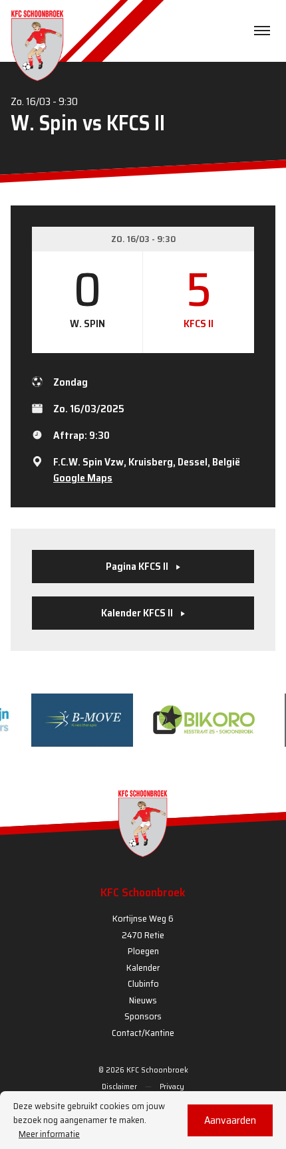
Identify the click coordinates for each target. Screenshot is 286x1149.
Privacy (172, 1086)
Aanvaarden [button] (230, 1120)
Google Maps (82, 477)
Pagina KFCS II (138, 566)
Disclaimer (119, 1086)
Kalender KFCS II (138, 612)
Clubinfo (143, 983)
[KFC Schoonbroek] (37, 45)
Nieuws (143, 1000)
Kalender (143, 967)
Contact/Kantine (143, 1032)
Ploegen (143, 951)
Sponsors (143, 1016)
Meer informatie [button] (49, 1134)
